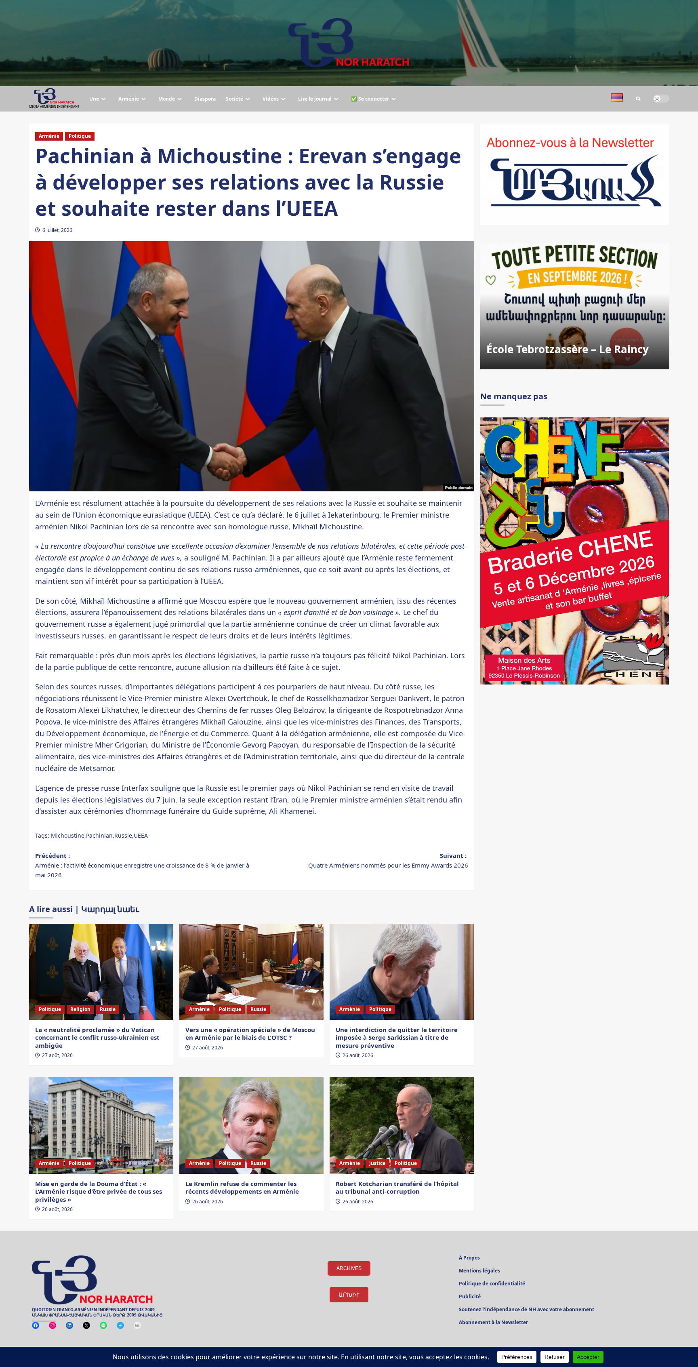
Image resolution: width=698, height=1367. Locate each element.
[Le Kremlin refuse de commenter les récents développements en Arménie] (251, 1125)
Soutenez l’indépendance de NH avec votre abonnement (526, 1310)
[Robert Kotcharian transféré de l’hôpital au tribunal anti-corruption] (402, 1125)
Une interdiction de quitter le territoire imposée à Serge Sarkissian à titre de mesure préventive (397, 1037)
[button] (638, 99)
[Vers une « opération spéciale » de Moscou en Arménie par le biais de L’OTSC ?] (251, 972)
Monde (166, 98)
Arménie (128, 98)
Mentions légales (479, 1271)
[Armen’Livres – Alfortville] (574, 306)
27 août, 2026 (57, 1055)
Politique (80, 136)
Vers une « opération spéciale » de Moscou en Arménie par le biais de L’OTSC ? (250, 1034)
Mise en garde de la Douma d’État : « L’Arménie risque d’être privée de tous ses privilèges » (98, 1191)
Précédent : (142, 865)
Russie (123, 835)
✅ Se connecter (370, 98)
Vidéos (271, 98)
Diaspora (205, 98)
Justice (377, 1163)
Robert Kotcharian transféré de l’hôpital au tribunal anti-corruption (397, 1188)
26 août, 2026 (358, 1055)
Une (94, 98)
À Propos (469, 1258)
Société (234, 98)
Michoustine (67, 835)
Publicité (470, 1297)
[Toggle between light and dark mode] (661, 99)
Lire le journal (315, 98)
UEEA (141, 835)
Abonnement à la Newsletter (493, 1323)
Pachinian (99, 835)
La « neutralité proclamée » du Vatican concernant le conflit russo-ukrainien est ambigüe (97, 1037)
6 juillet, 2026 (57, 230)
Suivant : (388, 860)
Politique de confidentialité (492, 1284)
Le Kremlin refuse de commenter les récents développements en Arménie (242, 1188)
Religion (80, 1009)
